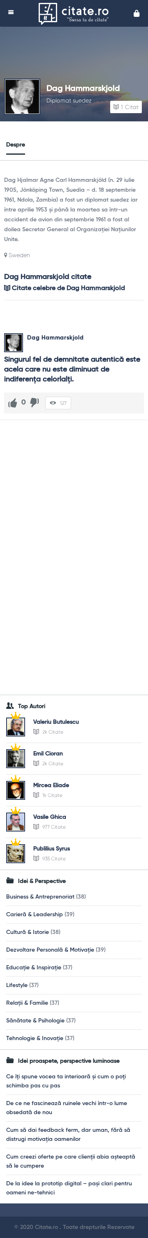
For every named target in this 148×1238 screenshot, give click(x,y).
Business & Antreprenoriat (40, 897)
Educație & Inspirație (33, 968)
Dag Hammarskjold (83, 89)
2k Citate (52, 732)
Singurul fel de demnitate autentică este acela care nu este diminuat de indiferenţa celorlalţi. (73, 369)
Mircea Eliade (51, 785)
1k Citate (51, 795)
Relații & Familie (27, 1003)
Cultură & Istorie (27, 932)
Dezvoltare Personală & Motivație (50, 950)
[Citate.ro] (76, 13)
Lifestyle (17, 985)
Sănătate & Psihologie (35, 1021)
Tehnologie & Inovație (34, 1038)
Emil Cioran (48, 754)
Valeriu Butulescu (56, 722)
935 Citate (53, 859)
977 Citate (53, 827)
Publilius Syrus (51, 849)
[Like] (12, 403)
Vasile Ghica (49, 817)
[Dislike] (34, 403)
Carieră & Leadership (34, 914)
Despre (15, 145)
